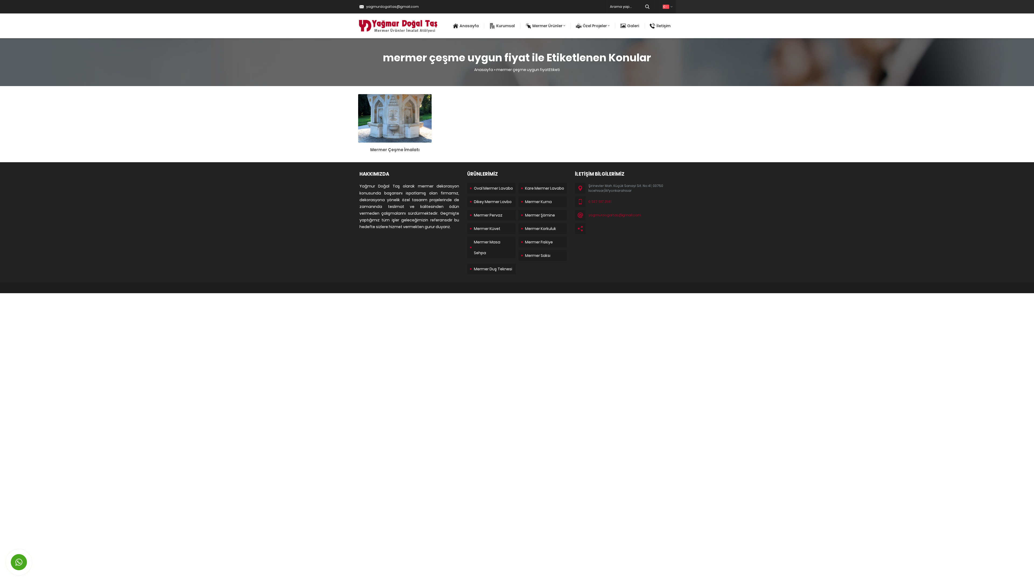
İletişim (663, 26)
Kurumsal (505, 26)
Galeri (633, 26)
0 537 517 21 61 (600, 201)
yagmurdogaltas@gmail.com (392, 6)
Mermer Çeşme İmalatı (395, 150)
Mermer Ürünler (547, 26)
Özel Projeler (595, 26)
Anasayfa (469, 26)
